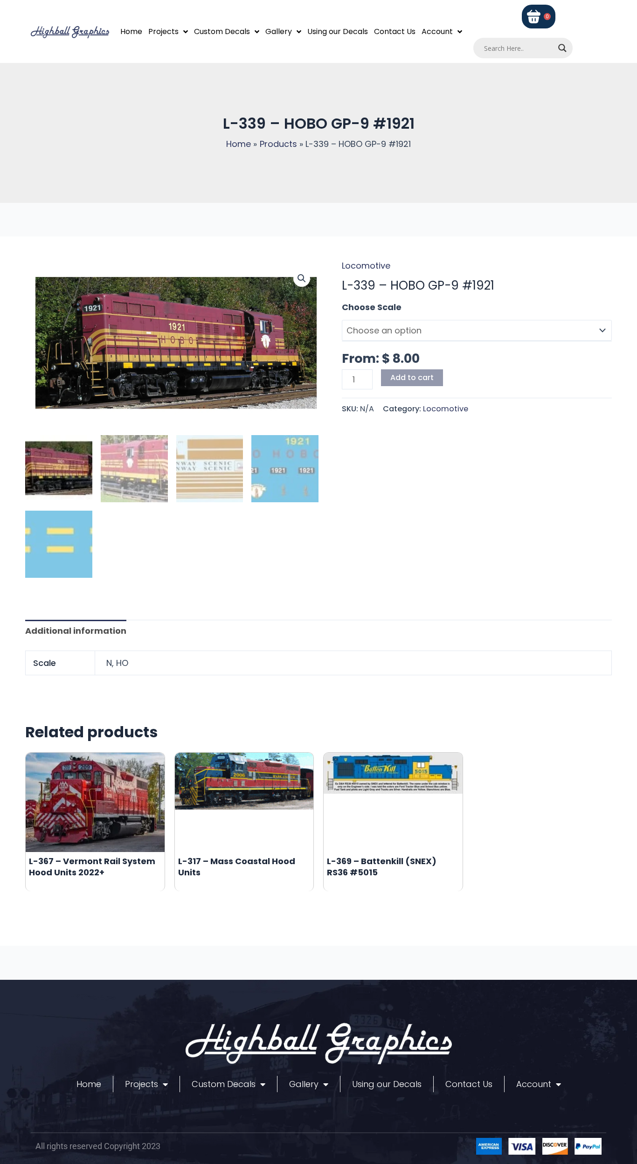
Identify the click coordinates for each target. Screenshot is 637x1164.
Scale (354, 307)
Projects (163, 31)
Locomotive (366, 265)
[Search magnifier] (562, 48)
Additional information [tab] (75, 631)
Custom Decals (222, 31)
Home (131, 31)
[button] (301, 278)
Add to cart (412, 377)
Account (437, 31)
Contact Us (394, 31)
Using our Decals (337, 31)
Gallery (278, 31)
